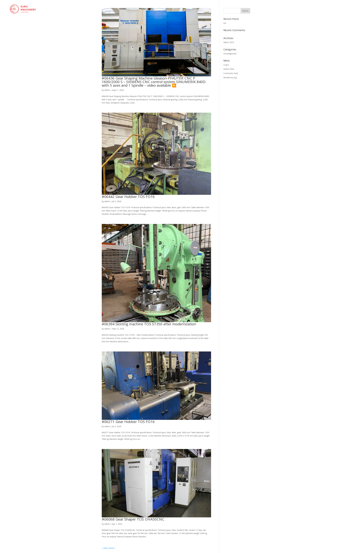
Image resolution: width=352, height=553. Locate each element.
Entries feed (228, 69)
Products (325, 9)
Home (312, 9)
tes (224, 23)
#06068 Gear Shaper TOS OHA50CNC (133, 519)
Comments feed (230, 73)
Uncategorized (229, 53)
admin (107, 90)
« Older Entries (108, 548)
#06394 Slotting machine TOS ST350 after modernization (149, 323)
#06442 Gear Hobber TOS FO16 (128, 196)
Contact (342, 9)
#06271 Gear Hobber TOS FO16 (128, 421)
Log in (226, 64)
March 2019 (228, 42)
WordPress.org (230, 77)
